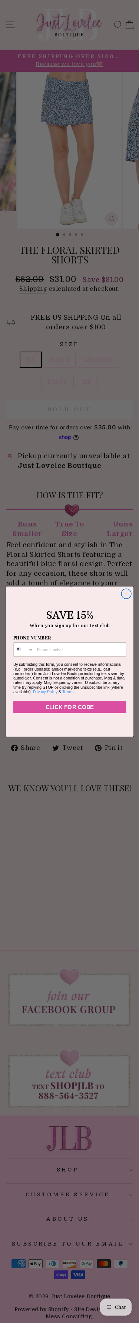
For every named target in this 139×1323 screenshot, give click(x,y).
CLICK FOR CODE (69, 707)
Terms (67, 691)
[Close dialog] (126, 594)
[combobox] (23, 649)
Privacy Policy (45, 691)
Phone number (32, 637)
